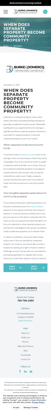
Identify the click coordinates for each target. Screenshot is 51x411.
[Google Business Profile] (31, 371)
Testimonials (25, 355)
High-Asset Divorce (25, 346)
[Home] (25, 12)
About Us (25, 333)
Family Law (25, 337)
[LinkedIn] (25, 371)
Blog (25, 350)
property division (36, 206)
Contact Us (25, 359)
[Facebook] (20, 371)
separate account (28, 154)
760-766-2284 (25, 300)
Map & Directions (25, 320)
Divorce (25, 341)
